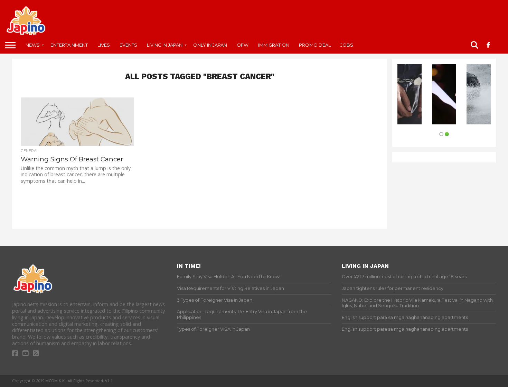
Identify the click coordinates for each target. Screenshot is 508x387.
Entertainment (69, 45)
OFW (242, 45)
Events (128, 45)
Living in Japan (164, 45)
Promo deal (315, 45)
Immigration (273, 45)
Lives (103, 45)
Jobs (346, 45)
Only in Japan (210, 45)
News (33, 45)
